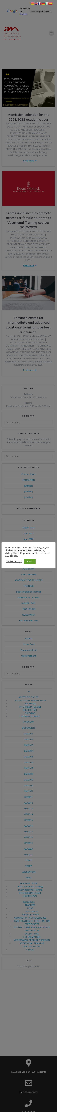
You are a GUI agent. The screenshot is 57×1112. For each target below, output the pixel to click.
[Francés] (39, 3)
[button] (14, 561)
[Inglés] (36, 3)
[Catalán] (32, 3)
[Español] (50, 3)
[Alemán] (43, 3)
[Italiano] (47, 3)
